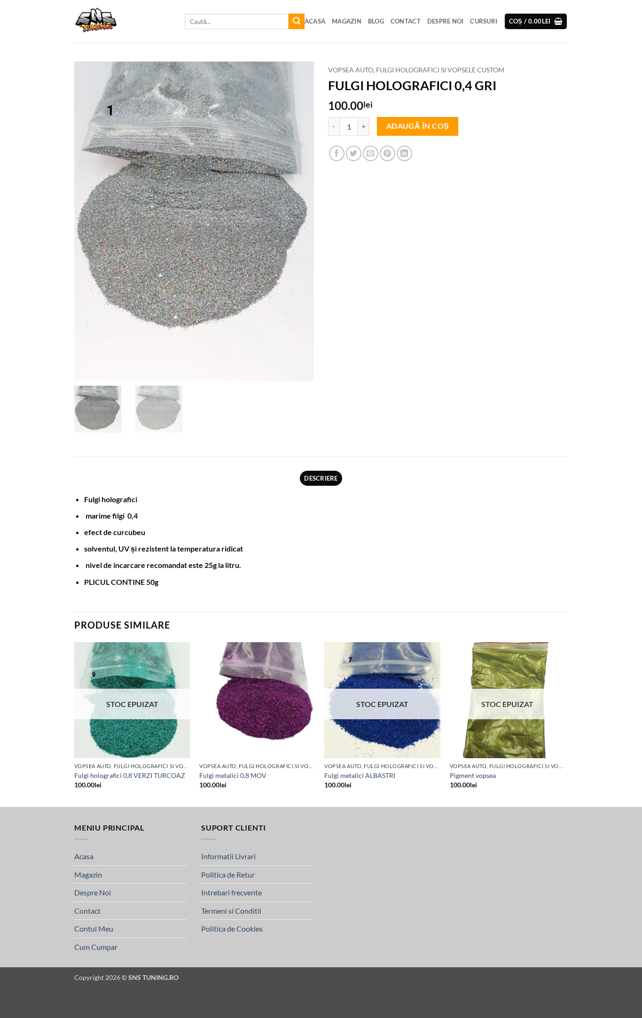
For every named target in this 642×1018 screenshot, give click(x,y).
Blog (376, 21)
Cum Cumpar (95, 946)
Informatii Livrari (228, 856)
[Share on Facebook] (336, 153)
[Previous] (75, 723)
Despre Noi (445, 21)
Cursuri (483, 21)
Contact (406, 21)
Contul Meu (93, 928)
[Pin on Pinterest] (387, 153)
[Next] (565, 723)
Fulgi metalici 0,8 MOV (232, 775)
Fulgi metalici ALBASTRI (359, 775)
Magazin (346, 21)
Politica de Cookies (232, 928)
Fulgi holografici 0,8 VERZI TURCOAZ (129, 775)
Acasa (315, 21)
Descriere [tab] (320, 478)
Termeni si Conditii (231, 910)
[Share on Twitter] (353, 153)
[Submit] (297, 22)
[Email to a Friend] (370, 153)
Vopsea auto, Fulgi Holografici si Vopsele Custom (416, 70)
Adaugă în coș (417, 126)
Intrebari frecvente (231, 892)
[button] (536, 21)
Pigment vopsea (473, 775)
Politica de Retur (228, 874)
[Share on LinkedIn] (404, 153)
